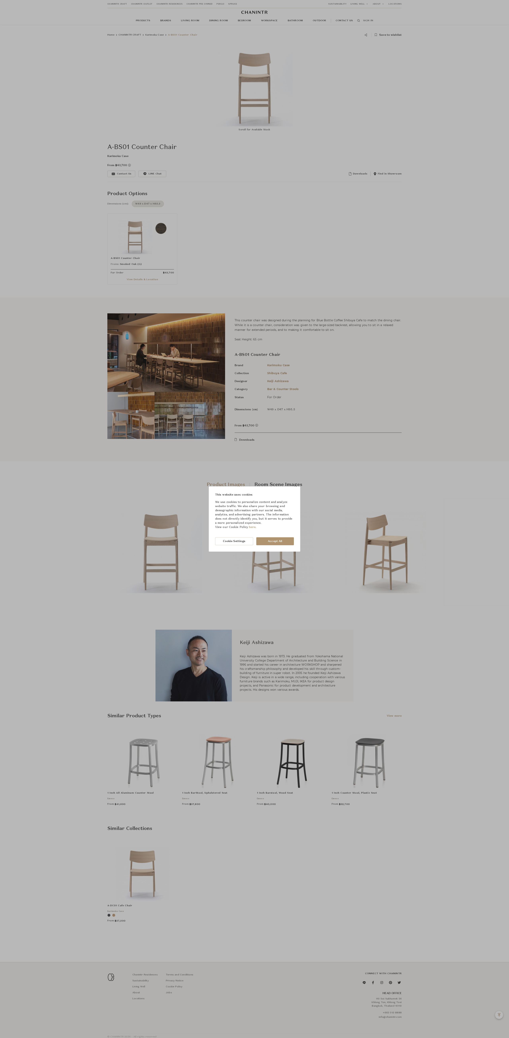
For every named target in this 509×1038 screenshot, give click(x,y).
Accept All (275, 541)
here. (252, 527)
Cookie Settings (234, 541)
